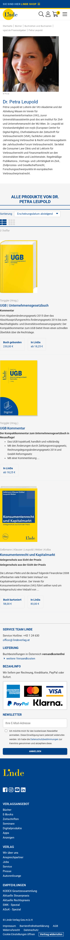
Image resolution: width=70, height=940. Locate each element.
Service (7, 866)
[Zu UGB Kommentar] (18, 387)
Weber (38, 549)
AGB (55, 925)
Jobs (6, 862)
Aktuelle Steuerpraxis (16, 895)
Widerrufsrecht (11, 930)
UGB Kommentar (12, 428)
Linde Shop (29, 4)
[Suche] (41, 15)
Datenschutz (31, 930)
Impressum (9, 925)
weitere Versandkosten (20, 658)
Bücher (7, 809)
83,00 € (35, 601)
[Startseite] (10, 14)
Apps (6, 833)
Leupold (28, 549)
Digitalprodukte (12, 828)
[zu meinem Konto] (48, 15)
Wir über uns (10, 852)
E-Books (8, 814)
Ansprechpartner (13, 857)
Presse (7, 871)
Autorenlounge (12, 875)
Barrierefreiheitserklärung (34, 925)
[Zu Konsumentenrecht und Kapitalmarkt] (18, 513)
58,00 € (12, 601)
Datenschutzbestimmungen (44, 739)
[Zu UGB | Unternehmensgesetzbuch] (18, 266)
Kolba (47, 549)
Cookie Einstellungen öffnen (19, 934)
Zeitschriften (11, 819)
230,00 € (12, 344)
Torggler (5, 300)
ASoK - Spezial (12, 909)
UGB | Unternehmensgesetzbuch (24, 305)
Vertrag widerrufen (51, 934)
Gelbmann (6, 549)
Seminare (9, 823)
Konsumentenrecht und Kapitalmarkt (27, 555)
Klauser (18, 549)
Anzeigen (8, 837)
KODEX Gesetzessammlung (20, 891)
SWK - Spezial (11, 905)
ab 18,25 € (37, 344)
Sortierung (6, 213)
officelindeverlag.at (16, 640)
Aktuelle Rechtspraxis (16, 900)
